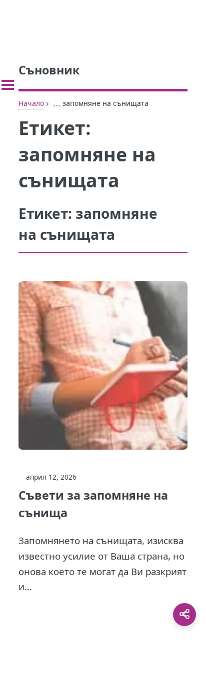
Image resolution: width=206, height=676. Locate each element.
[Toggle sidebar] (8, 85)
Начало (31, 103)
